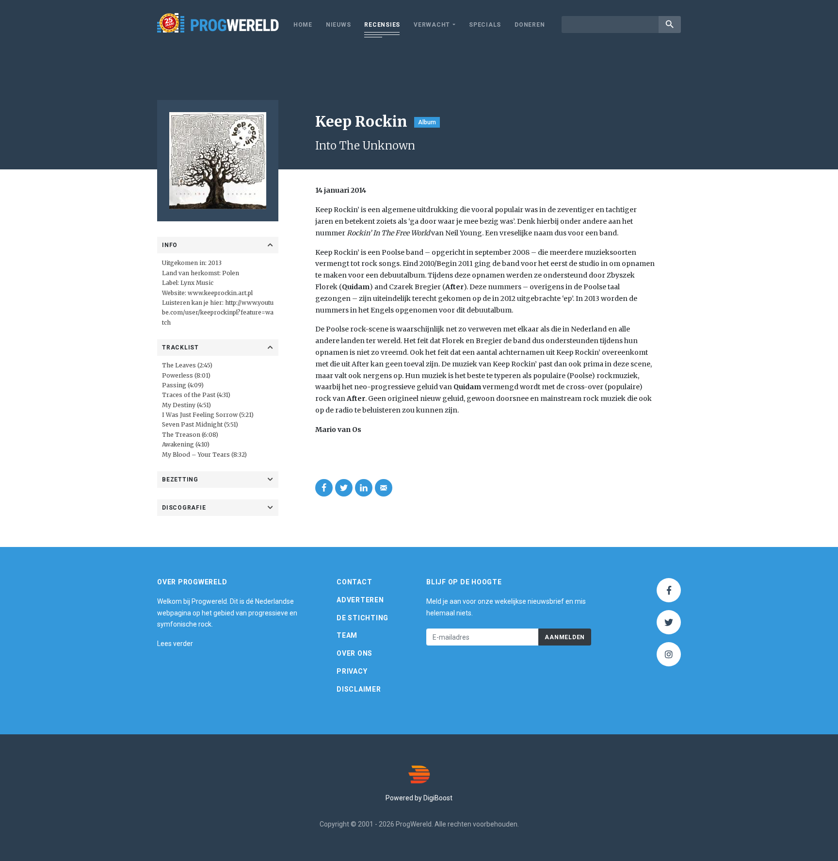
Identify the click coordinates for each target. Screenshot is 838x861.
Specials (485, 24)
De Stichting (362, 618)
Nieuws (338, 24)
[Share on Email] (383, 488)
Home (302, 24)
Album (427, 122)
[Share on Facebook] (324, 488)
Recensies (382, 24)
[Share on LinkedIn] (363, 488)
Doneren (530, 24)
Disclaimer (359, 689)
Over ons (354, 653)
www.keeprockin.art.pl (220, 293)
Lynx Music (196, 282)
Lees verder (175, 643)
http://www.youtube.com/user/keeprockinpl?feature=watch (218, 312)
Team (347, 635)
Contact (354, 582)
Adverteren (360, 600)
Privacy (352, 671)
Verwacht (432, 24)
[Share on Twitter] (344, 488)
